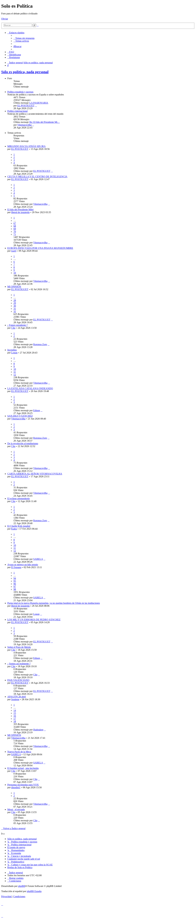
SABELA (38, 559)
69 (14, 228)
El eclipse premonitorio (18, 498)
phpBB (21, 886)
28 (14, 300)
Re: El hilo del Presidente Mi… (44, 122)
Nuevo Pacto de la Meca (19, 751)
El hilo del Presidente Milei (20, 209)
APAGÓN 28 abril (16, 696)
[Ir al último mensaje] (52, 171)
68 (14, 226)
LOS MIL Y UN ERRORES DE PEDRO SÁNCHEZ (33, 619)
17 (14, 718)
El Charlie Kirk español (18, 526)
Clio (13, 328)
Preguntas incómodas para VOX (23, 784)
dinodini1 (15, 787)
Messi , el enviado (16, 809)
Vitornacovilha (24, 125)
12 (14, 374)
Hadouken (38, 729)
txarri (13, 251)
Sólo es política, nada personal (25, 72)
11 (14, 372)
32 (14, 311)
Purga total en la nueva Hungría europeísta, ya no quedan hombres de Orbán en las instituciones (53, 603)
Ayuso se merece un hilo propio (22, 564)
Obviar (4, 18)
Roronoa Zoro (40, 344)
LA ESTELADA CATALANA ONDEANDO (30, 388)
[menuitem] (23, 38)
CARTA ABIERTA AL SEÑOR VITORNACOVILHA (34, 473)
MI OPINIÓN (14, 286)
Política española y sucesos (20, 92)
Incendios (12, 350)
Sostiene (15, 699)
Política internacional (17, 111)
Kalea (14, 528)
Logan (14, 352)
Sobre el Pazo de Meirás (19, 647)
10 (14, 273)
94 (14, 578)
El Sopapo (16, 567)
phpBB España (34, 891)
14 (14, 710)
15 (14, 713)
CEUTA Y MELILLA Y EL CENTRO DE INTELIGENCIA (37, 176)
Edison (36, 410)
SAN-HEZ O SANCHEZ (20, 416)
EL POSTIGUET (25, 105)
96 (14, 583)
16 (14, 716)
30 (14, 306)
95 (14, 581)
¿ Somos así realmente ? (18, 663)
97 (14, 586)
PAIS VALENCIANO (18, 680)
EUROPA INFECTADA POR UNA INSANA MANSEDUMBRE (40, 248)
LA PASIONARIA (38, 103)
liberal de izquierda (20, 212)
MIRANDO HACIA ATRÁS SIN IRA (26, 146)
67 (14, 223)
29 (14, 303)
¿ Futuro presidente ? (17, 325)
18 (14, 721)
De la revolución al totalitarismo (22, 443)
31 (14, 308)
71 (14, 234)
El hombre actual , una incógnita (23, 768)
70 (14, 231)
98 (14, 589)
